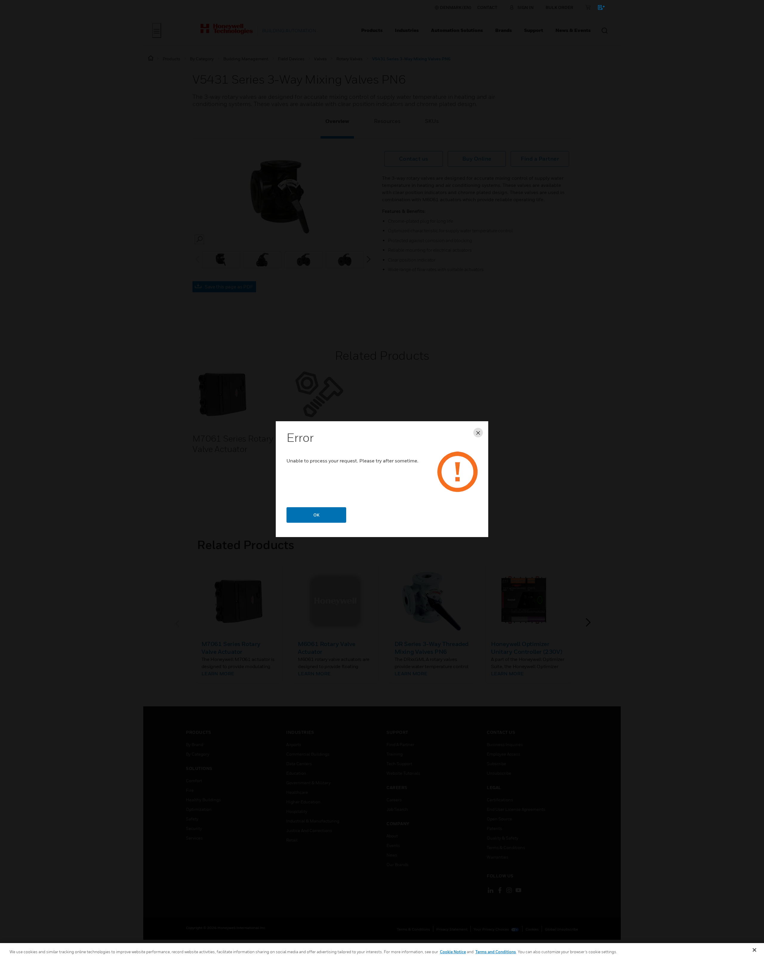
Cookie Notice (453, 951)
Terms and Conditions (495, 951)
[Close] (754, 950)
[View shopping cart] (598, 8)
